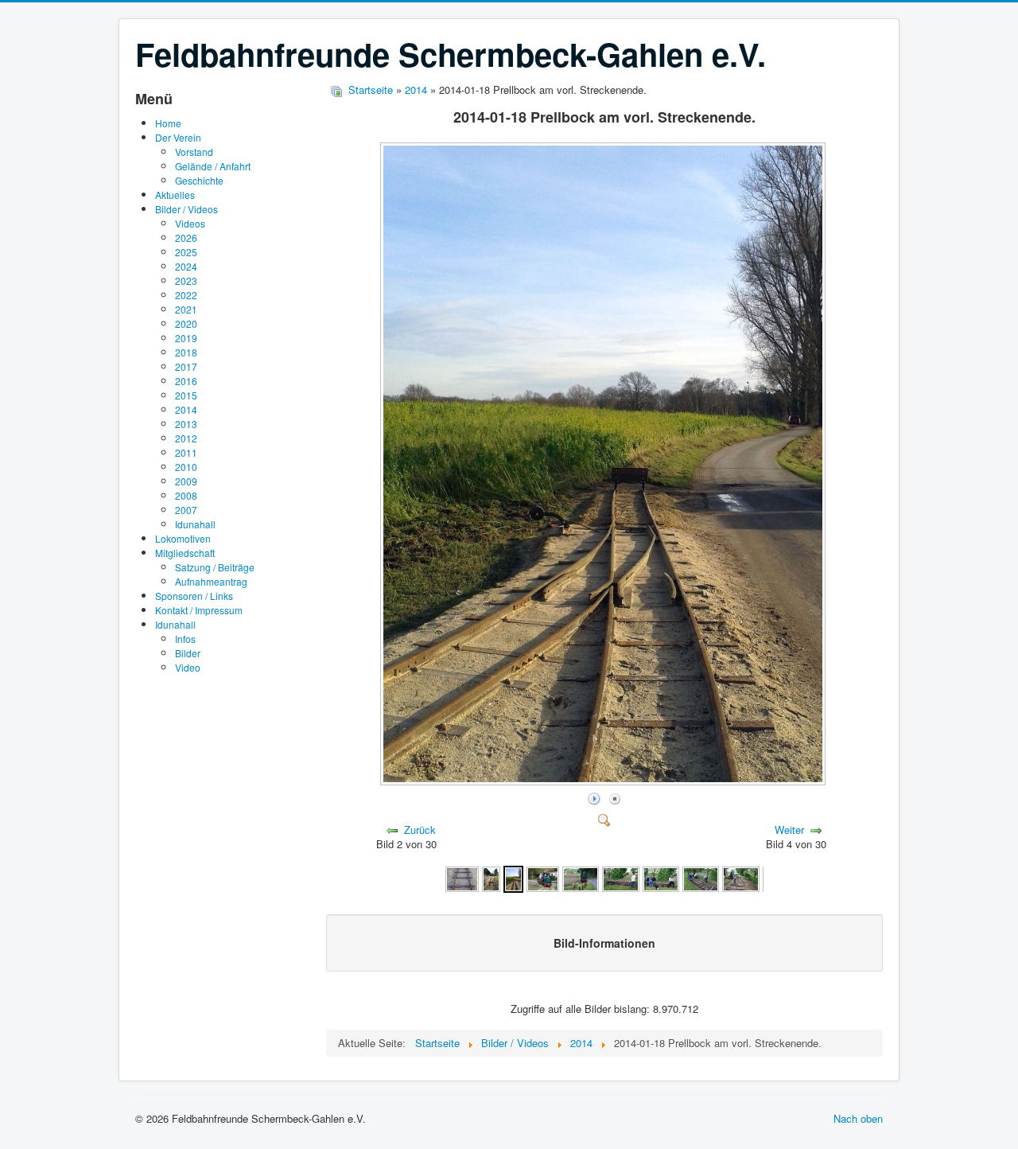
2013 (186, 423)
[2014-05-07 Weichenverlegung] (661, 878)
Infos (185, 638)
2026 (186, 237)
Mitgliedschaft (185, 552)
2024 (186, 266)
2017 (186, 366)
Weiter (789, 829)
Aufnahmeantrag (211, 581)
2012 (186, 438)
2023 (186, 280)
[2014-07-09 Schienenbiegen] (740, 878)
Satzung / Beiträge (214, 567)
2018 (186, 352)
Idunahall (195, 524)
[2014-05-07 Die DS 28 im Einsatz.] (580, 878)
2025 (186, 252)
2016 (186, 381)
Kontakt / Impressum (199, 610)
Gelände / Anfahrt (213, 166)
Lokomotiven (183, 538)
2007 (186, 509)
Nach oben (858, 1118)
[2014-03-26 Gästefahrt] (542, 878)
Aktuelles (175, 194)
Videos (190, 223)
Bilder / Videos (186, 209)
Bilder (187, 653)
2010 (186, 466)
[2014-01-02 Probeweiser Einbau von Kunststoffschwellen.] (462, 878)
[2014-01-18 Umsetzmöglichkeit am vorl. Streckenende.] (491, 878)
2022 (186, 295)
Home (168, 123)
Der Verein (178, 137)
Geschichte (199, 180)
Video (187, 667)
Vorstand (194, 151)
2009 (186, 481)
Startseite (370, 89)
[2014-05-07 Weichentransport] (620, 878)
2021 (186, 309)
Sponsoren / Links (194, 595)
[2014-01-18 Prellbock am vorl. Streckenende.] (604, 780)
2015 (186, 395)
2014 (186, 409)
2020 (186, 323)
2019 (186, 338)
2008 (186, 495)
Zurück (420, 829)
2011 (186, 452)
